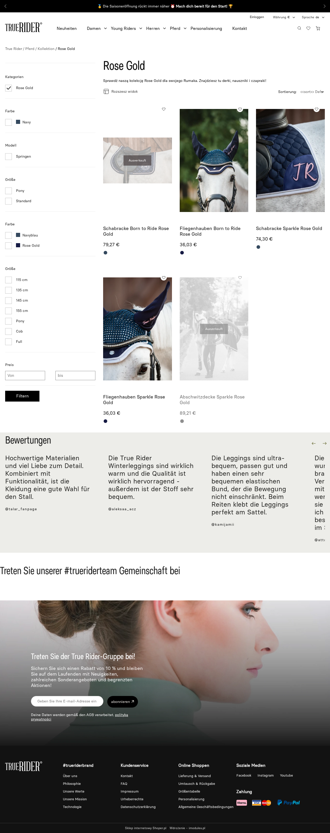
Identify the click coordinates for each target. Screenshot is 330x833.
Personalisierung (191, 799)
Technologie (72, 807)
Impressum (130, 791)
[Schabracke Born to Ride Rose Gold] (137, 160)
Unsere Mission (75, 799)
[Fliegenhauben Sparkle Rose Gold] (137, 329)
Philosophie (72, 784)
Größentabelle (189, 791)
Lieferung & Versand (194, 776)
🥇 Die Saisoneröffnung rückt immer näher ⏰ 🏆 (165, 6)
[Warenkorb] (319, 27)
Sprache (308, 17)
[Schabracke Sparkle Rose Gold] (290, 160)
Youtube (286, 775)
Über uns (70, 776)
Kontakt (127, 776)
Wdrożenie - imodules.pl (187, 828)
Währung (279, 17)
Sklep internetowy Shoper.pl (145, 828)
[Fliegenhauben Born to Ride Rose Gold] (214, 160)
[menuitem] (72, 28)
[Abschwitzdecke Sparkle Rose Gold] (214, 329)
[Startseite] (23, 26)
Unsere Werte (73, 791)
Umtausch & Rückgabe (196, 784)
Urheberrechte (132, 799)
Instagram (266, 775)
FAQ (124, 784)
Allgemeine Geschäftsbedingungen (206, 807)
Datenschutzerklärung (138, 807)
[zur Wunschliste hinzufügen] (164, 109)
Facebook (244, 775)
